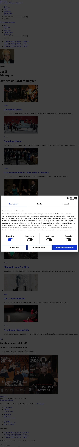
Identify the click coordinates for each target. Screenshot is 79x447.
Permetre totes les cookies (65, 247)
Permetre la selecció (39, 247)
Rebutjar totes (14, 247)
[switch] (30, 239)
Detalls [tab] (39, 204)
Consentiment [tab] (13, 204)
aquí (17, 230)
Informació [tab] (65, 204)
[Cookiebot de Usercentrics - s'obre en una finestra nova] (68, 198)
